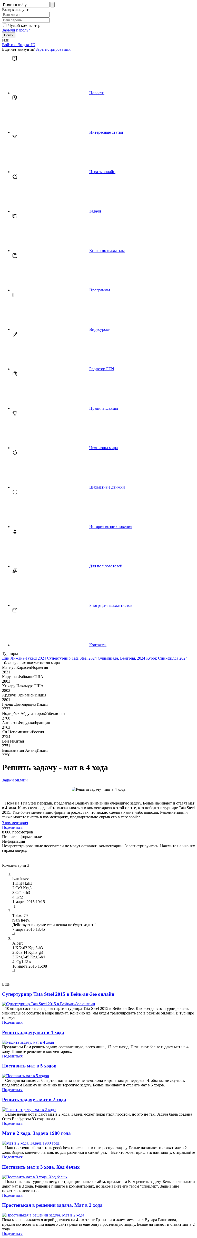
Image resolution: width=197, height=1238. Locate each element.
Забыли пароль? (16, 30)
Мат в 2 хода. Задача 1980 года (36, 1133)
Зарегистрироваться (53, 49)
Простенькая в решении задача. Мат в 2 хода (52, 1205)
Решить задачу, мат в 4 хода (33, 1032)
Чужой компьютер (24, 25)
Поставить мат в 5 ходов (29, 1065)
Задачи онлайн (15, 780)
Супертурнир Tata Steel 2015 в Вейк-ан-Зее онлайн (58, 994)
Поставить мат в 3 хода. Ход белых (41, 1167)
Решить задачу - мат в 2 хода (34, 1099)
